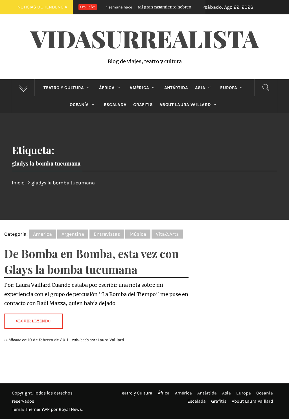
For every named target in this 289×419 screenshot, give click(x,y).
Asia (200, 87)
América (139, 87)
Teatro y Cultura (63, 87)
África (107, 87)
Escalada (115, 104)
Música (138, 234)
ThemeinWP (38, 409)
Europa (228, 87)
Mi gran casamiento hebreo (144, 7)
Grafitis (143, 104)
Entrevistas (107, 234)
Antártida (176, 87)
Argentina (73, 234)
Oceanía (79, 104)
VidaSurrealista (144, 38)
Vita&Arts (167, 234)
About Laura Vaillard (185, 104)
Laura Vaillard (111, 340)
